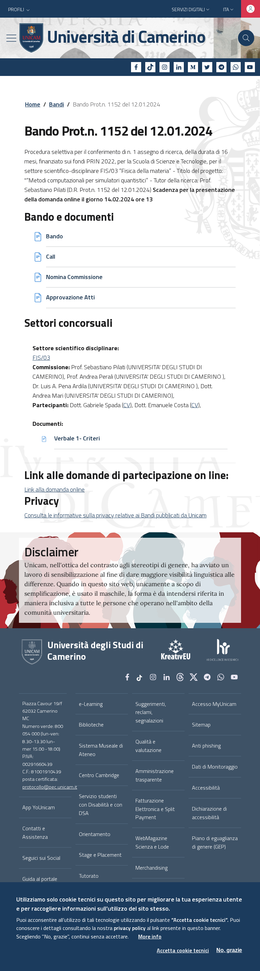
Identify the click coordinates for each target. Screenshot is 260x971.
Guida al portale (39, 879)
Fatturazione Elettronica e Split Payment (155, 808)
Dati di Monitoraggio (215, 766)
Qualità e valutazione (148, 745)
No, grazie (229, 950)
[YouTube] (250, 67)
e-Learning (91, 704)
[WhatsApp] (236, 67)
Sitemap (201, 724)
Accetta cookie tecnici (183, 950)
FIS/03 (41, 357)
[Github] (180, 677)
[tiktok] (150, 67)
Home (32, 104)
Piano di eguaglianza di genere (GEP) (215, 842)
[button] (19, 9)
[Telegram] (221, 67)
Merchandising (151, 868)
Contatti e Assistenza (35, 832)
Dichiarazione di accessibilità (209, 813)
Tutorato (89, 876)
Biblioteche (91, 724)
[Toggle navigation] (11, 38)
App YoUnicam (38, 807)
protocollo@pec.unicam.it (49, 787)
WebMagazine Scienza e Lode (152, 842)
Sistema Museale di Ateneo (101, 749)
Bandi (56, 104)
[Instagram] (164, 67)
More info (149, 936)
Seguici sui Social (41, 858)
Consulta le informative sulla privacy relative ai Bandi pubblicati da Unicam (115, 515)
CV (126, 405)
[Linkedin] (179, 67)
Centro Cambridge (99, 775)
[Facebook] (136, 67)
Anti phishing (206, 745)
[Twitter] (207, 67)
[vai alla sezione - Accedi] (250, 9)
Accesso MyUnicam (214, 704)
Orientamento (94, 834)
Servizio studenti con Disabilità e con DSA (100, 804)
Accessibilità (206, 788)
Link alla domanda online (54, 489)
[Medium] (193, 67)
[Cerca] (246, 38)
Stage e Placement (100, 855)
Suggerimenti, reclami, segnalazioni (150, 712)
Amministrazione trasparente (154, 775)
